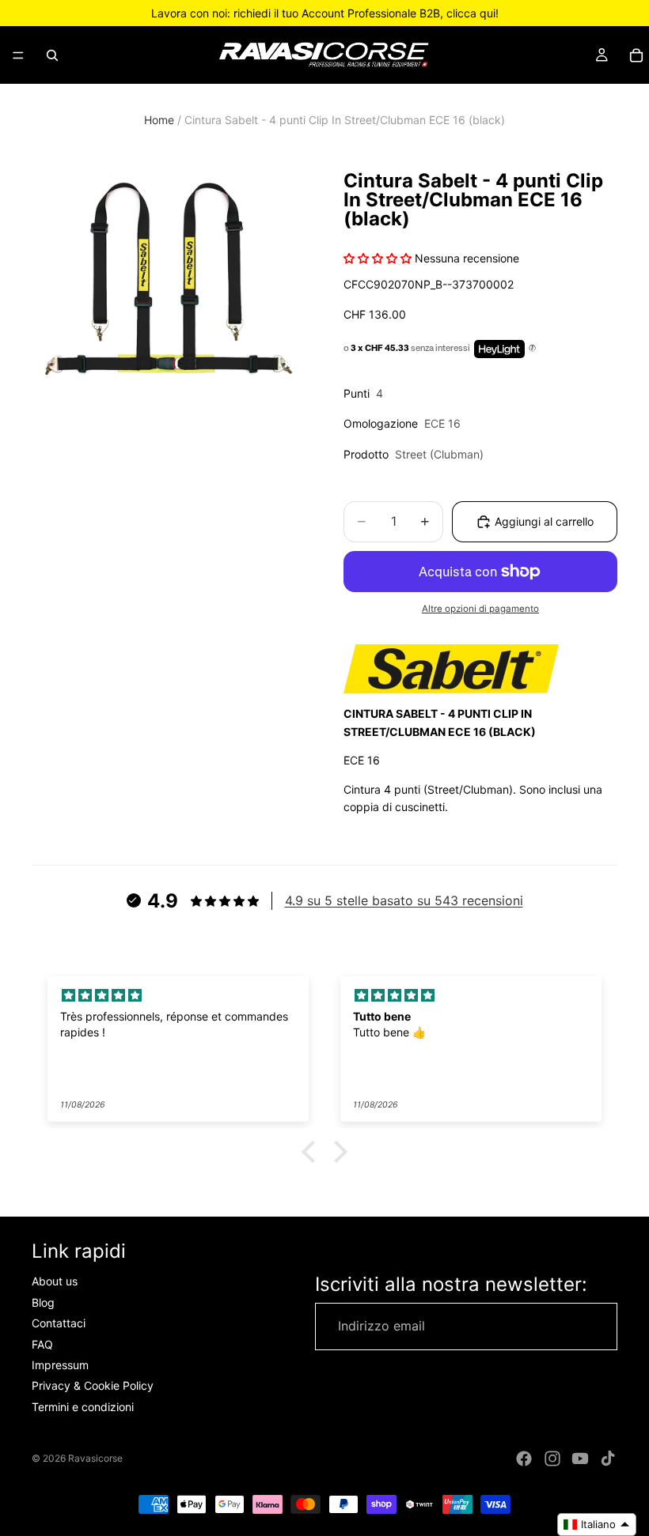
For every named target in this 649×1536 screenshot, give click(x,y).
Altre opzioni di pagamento (480, 608)
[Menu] (18, 55)
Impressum (60, 1365)
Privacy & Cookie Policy (93, 1386)
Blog (43, 1302)
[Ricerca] (52, 55)
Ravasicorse (95, 1458)
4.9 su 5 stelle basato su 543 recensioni (404, 900)
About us (55, 1282)
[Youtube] (580, 1458)
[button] (313, 1152)
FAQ (42, 1344)
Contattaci (58, 1323)
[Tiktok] (607, 1458)
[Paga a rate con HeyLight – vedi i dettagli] (532, 349)
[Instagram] (552, 1458)
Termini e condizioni (83, 1406)
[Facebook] (523, 1458)
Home (159, 119)
